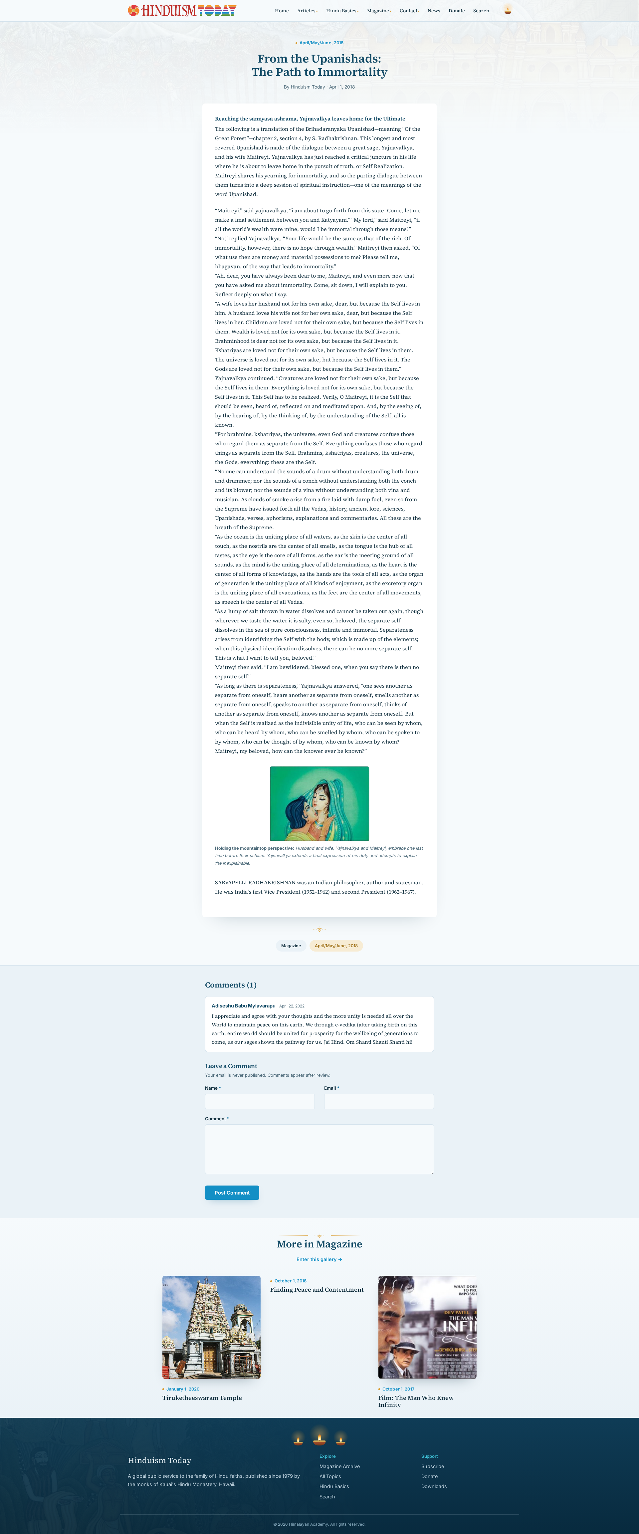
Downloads (434, 1486)
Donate (457, 10)
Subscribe (432, 1466)
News (434, 10)
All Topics (330, 1476)
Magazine (379, 10)
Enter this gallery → (319, 1259)
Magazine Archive (340, 1466)
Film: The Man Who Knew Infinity (416, 1401)
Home (282, 10)
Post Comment (232, 1193)
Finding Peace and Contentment (316, 1289)
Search (481, 10)
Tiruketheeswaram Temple (202, 1398)
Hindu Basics (342, 10)
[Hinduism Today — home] (182, 11)
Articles (307, 10)
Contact (410, 10)
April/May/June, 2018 (336, 945)
